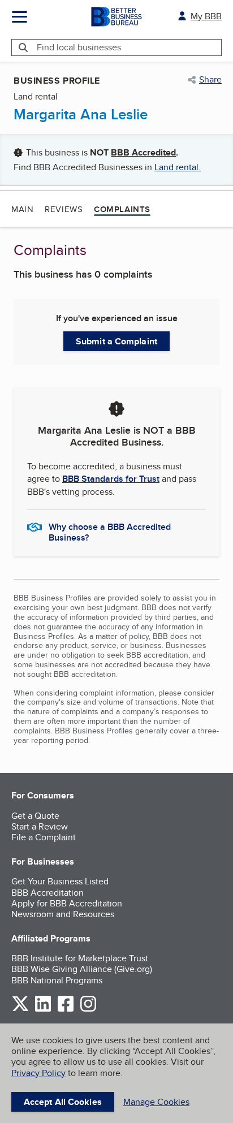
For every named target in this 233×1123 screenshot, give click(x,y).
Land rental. (177, 167)
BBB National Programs (56, 980)
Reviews (64, 209)
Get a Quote (35, 815)
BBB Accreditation (47, 892)
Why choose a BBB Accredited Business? (110, 531)
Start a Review (39, 826)
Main (22, 209)
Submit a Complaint (116, 341)
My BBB (206, 16)
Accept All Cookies (63, 1101)
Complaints (122, 209)
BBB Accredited (143, 152)
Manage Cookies (156, 1101)
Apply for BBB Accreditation (66, 903)
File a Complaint (43, 837)
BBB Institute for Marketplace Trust (79, 958)
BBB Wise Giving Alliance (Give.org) (81, 968)
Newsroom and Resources (62, 914)
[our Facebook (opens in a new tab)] (66, 1009)
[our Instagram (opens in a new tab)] (88, 1009)
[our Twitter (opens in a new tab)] (20, 1009)
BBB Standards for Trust (110, 478)
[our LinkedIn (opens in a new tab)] (43, 1009)
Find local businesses (79, 47)
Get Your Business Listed (60, 881)
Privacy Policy (38, 1072)
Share (210, 79)
